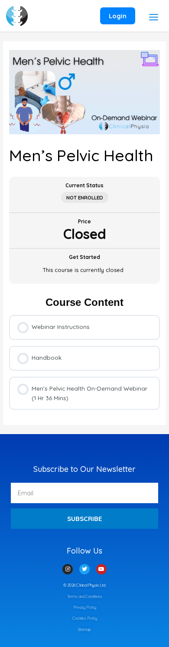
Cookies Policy (84, 618)
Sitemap (84, 629)
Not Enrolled (84, 197)
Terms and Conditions (84, 596)
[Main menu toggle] (153, 17)
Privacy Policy (84, 607)
